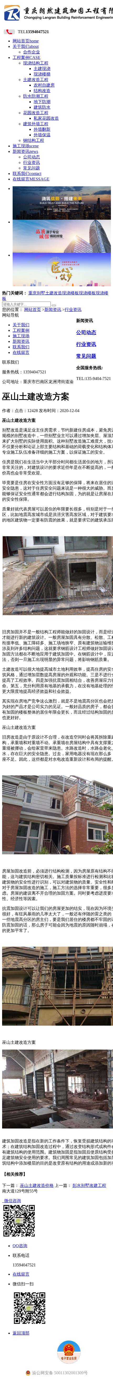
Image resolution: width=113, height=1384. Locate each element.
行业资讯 (31, 162)
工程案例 (26, 57)
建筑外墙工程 (35, 124)
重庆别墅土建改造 (45, 293)
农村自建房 (44, 85)
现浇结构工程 (35, 63)
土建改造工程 (35, 79)
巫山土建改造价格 (37, 1185)
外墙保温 (42, 135)
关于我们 (26, 46)
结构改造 (42, 90)
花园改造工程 (35, 113)
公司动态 (31, 157)
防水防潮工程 (35, 96)
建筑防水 (42, 107)
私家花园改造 (46, 118)
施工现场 (26, 146)
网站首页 (26, 41)
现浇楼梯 (42, 74)
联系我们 (27, 173)
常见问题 (31, 168)
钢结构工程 (33, 140)
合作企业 (31, 52)
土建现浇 (42, 68)
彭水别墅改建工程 (89, 1185)
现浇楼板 (70, 293)
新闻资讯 (25, 151)
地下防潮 (42, 101)
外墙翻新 (42, 129)
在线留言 (31, 179)
